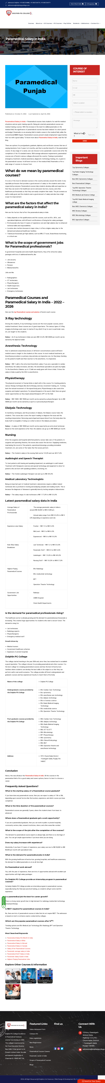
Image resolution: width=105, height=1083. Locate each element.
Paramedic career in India (38, 1056)
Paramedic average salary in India (18, 951)
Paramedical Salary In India (48, 138)
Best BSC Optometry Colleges (82, 179)
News (31, 1047)
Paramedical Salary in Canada (17, 946)
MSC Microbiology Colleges (81, 215)
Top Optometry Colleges (80, 167)
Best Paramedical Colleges (81, 183)
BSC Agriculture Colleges (80, 220)
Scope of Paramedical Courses (40, 1060)
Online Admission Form (37, 1029)
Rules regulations (35, 1038)
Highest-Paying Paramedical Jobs (18, 959)
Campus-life (34, 1034)
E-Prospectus (91, 4)
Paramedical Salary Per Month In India (20, 938)
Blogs (15, 42)
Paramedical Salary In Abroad (17, 943)
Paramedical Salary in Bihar (16, 941)
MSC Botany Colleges (79, 211)
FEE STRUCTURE (76, 4)
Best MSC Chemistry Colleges (82, 206)
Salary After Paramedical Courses (19, 949)
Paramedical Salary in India (15, 121)
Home (7, 42)
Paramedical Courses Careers (40, 1051)
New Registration (35, 1043)
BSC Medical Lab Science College (83, 195)
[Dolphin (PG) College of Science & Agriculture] (19, 13)
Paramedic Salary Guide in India (17, 957)
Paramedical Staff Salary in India (18, 954)
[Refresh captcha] (84, 133)
